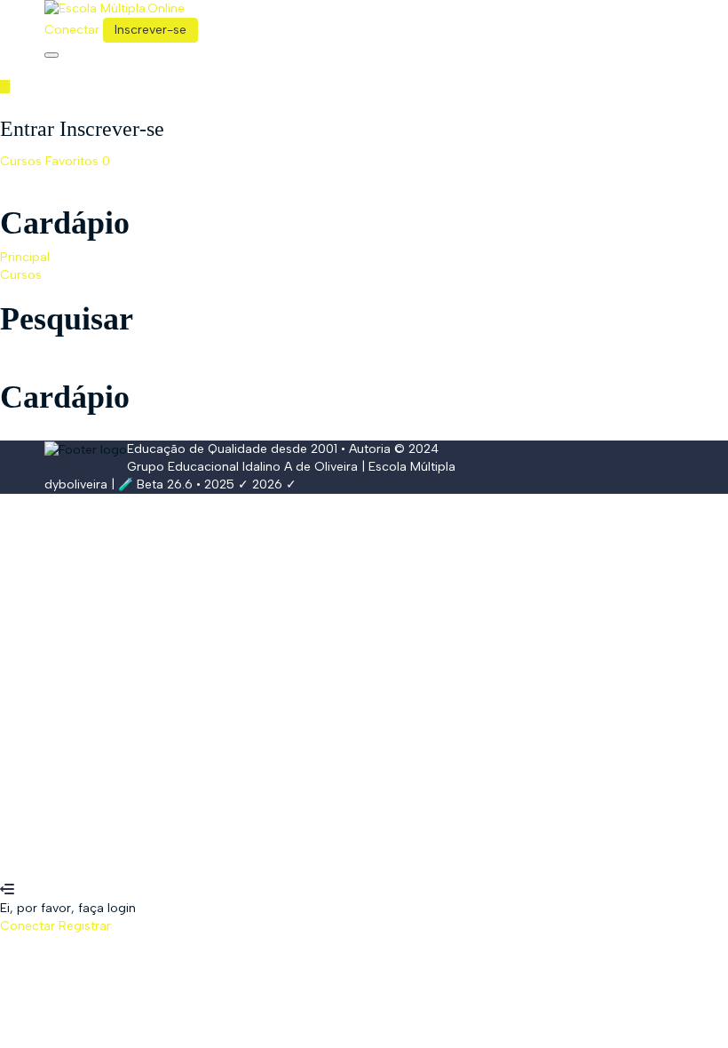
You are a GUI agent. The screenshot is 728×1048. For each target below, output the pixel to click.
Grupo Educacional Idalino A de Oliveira (242, 466)
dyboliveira (75, 484)
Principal (25, 257)
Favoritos (77, 161)
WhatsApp (30, 872)
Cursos (22, 161)
